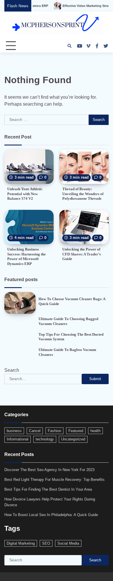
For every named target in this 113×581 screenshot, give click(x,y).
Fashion (54, 431)
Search (11, 370)
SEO (46, 543)
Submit (95, 379)
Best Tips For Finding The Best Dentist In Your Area (48, 489)
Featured (75, 431)
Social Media (68, 543)
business (14, 431)
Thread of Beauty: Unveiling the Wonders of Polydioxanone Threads (82, 194)
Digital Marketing (21, 543)
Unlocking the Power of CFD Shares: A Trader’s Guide (81, 254)
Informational (17, 439)
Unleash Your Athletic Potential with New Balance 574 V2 (25, 194)
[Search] (69, 46)
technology (45, 439)
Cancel (35, 431)
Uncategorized (73, 439)
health (95, 431)
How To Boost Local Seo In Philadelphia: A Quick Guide (51, 515)
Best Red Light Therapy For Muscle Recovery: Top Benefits (54, 479)
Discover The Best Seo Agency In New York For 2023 (49, 470)
